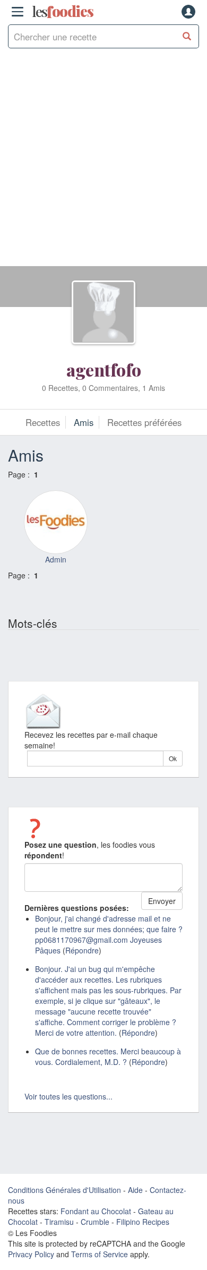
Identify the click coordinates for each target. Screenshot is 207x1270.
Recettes (42, 422)
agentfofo (103, 369)
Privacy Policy (31, 1254)
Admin (55, 559)
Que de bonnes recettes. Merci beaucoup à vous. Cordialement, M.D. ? (108, 1056)
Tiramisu (59, 1221)
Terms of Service (99, 1254)
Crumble (95, 1221)
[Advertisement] (103, 162)
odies (62, 12)
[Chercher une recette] (187, 36)
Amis (83, 422)
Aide (135, 1189)
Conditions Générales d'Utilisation (64, 1189)
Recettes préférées (144, 422)
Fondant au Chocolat (96, 1211)
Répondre (82, 950)
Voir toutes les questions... (68, 1096)
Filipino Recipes (142, 1221)
